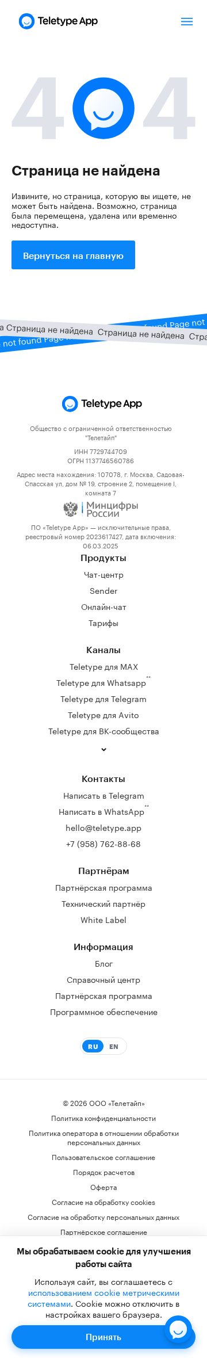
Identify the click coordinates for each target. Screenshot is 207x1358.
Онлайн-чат (103, 606)
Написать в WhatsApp (104, 810)
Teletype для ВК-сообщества (103, 730)
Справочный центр (103, 978)
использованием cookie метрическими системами (103, 1297)
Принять (103, 1337)
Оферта (103, 1186)
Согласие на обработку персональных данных (103, 1216)
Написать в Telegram (103, 794)
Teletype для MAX (104, 665)
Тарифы (103, 622)
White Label (103, 919)
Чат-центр (104, 573)
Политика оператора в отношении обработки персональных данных (104, 1137)
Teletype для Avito (103, 714)
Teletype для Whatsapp (103, 681)
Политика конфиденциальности (103, 1117)
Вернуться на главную (73, 255)
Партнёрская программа (103, 886)
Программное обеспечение (104, 1011)
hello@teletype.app (103, 827)
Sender (103, 589)
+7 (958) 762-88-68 (103, 843)
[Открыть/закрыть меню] (187, 21)
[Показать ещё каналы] (103, 749)
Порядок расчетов (104, 1171)
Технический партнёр (103, 903)
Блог (104, 962)
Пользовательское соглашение (103, 1156)
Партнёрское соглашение (103, 1231)
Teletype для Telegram (103, 698)
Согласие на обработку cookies (103, 1201)
